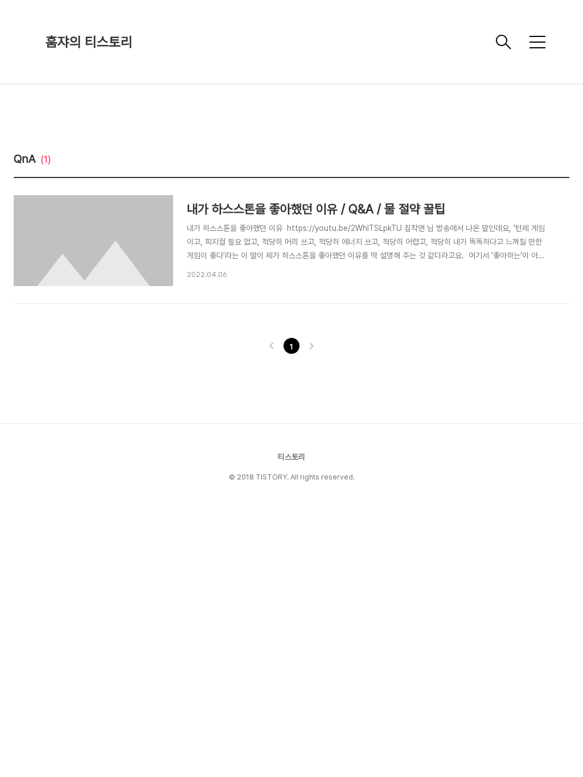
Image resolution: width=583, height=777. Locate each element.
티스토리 (291, 456)
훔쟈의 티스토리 (89, 42)
